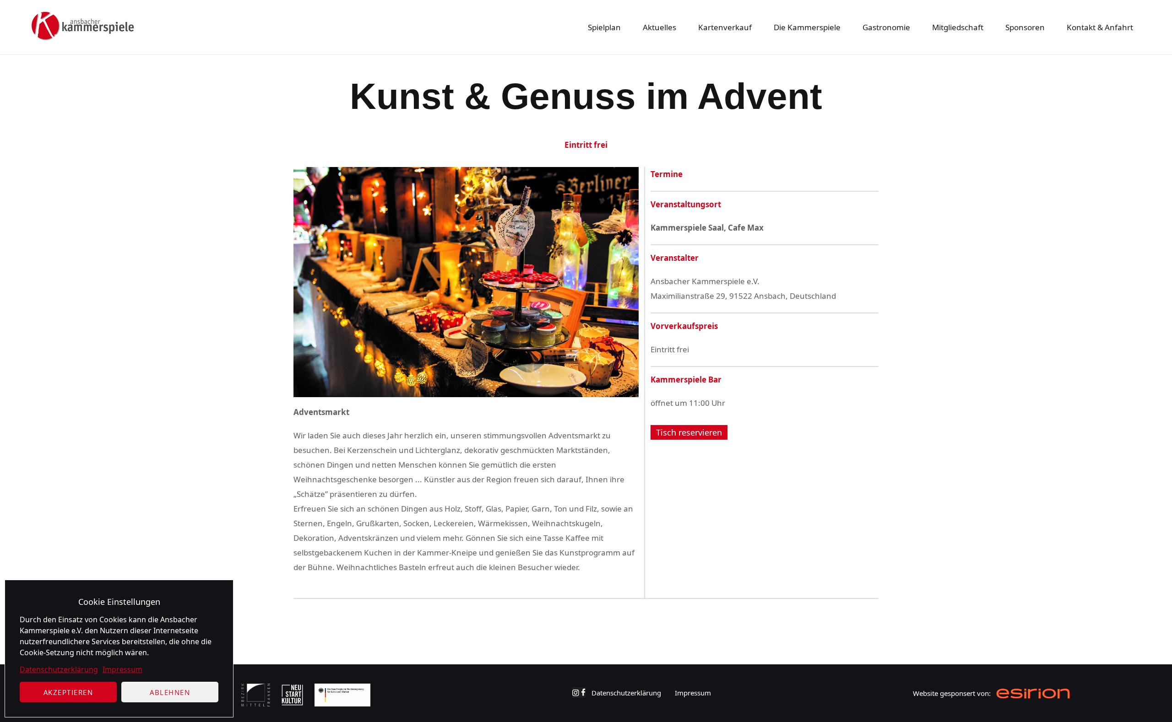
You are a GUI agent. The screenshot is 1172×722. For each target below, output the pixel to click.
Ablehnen (170, 692)
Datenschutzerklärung (59, 669)
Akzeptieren (68, 692)
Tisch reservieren (689, 432)
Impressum (122, 669)
